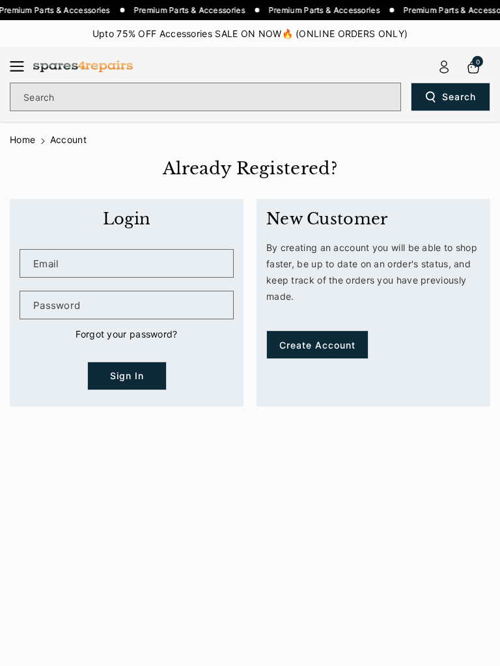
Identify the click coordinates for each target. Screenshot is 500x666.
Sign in (127, 375)
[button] (21, 66)
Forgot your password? (126, 334)
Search (459, 96)
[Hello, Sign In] (444, 67)
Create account (317, 345)
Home (22, 139)
